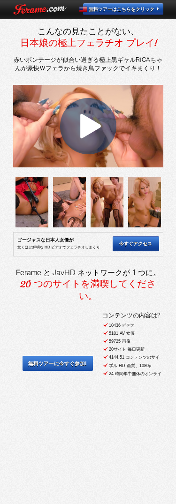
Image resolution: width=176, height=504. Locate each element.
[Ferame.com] (40, 9)
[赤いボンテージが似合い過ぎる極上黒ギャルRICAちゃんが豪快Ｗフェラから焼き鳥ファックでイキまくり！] (31, 202)
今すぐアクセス (135, 243)
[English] (88, 9)
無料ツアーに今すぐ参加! (57, 363)
